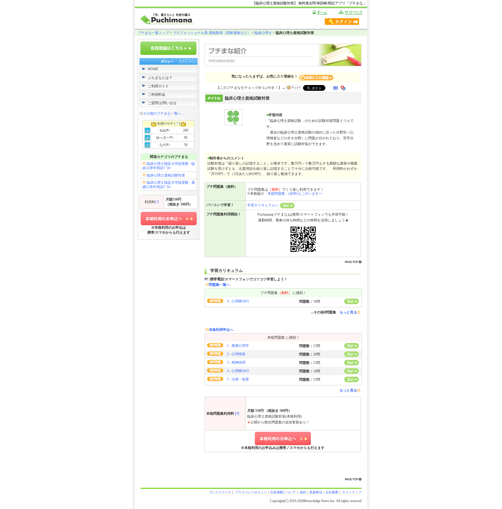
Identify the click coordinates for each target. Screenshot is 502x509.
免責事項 (315, 492)
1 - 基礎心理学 (238, 346)
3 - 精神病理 (236, 362)
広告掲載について (283, 492)
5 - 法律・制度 (238, 379)
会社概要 (331, 492)
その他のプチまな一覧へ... (163, 113)
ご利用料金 (156, 95)
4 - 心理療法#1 (238, 301)
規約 (302, 492)
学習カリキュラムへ (263, 205)
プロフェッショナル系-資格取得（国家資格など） (212, 33)
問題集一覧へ (219, 285)
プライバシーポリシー (250, 492)
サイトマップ (351, 492)
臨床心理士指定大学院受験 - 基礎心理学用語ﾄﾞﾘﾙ (168, 185)
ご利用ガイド (158, 86)
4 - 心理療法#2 (238, 371)
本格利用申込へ (221, 330)
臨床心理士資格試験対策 (166, 175)
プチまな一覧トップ (153, 33)
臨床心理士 (263, 33)
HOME (153, 69)
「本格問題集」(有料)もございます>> (293, 194)
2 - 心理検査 (236, 354)
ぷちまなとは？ (160, 78)
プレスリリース (220, 492)
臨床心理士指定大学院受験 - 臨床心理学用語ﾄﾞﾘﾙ (168, 166)
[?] (157, 202)
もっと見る (348, 312)
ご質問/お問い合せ (162, 103)
